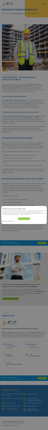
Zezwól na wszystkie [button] (24, 218)
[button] (8, 221)
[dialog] (24, 215)
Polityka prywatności (27, 214)
